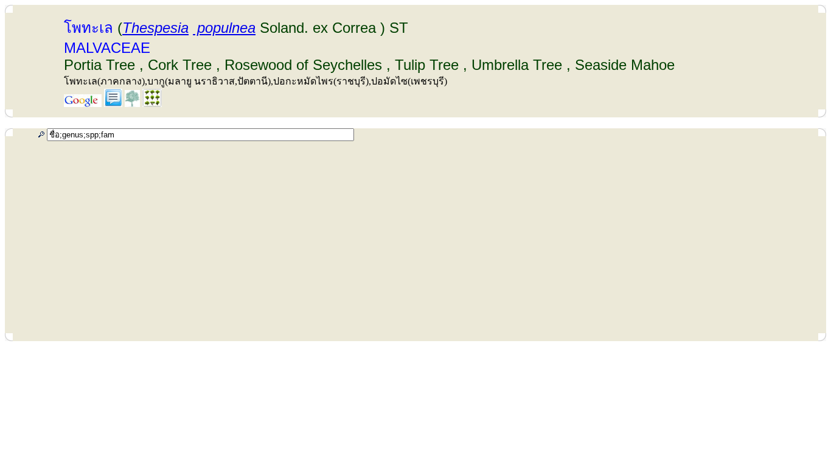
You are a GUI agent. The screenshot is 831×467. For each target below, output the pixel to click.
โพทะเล (88, 27)
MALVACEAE (107, 48)
